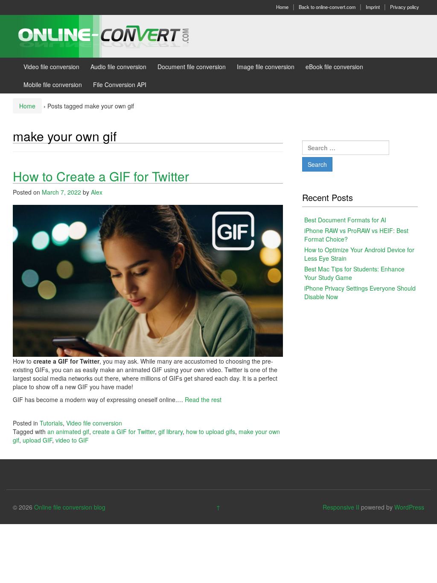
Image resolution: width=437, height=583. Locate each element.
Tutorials (51, 423)
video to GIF (72, 440)
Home (282, 6)
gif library (170, 431)
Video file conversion (51, 66)
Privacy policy (404, 6)
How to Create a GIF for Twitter (101, 176)
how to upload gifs (210, 431)
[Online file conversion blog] (116, 35)
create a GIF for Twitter (124, 431)
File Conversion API (119, 84)
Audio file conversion (118, 66)
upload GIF (37, 440)
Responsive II (341, 507)
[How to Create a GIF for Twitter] (148, 280)
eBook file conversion (334, 66)
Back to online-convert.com (327, 6)
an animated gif (68, 431)
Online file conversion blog (69, 507)
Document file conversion (191, 66)
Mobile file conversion (52, 84)
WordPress (409, 507)
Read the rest (203, 399)
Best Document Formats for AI (345, 220)
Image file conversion (265, 66)
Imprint (373, 6)
